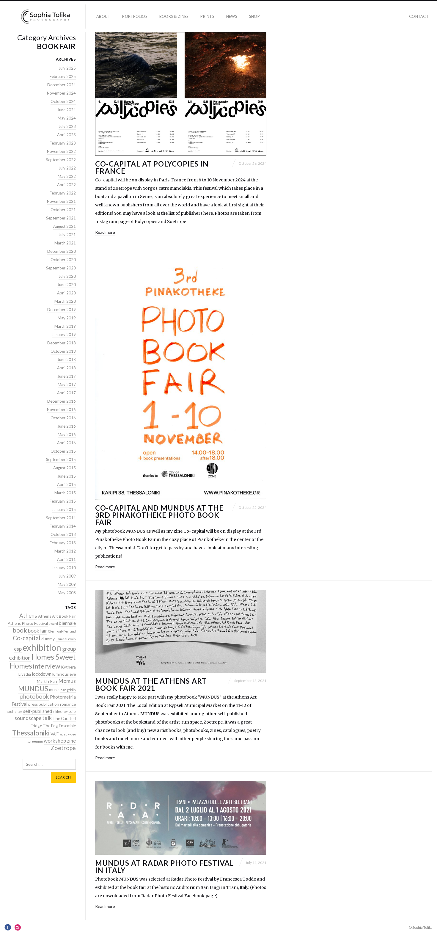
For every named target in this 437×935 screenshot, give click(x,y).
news (231, 16)
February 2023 (63, 143)
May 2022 (67, 176)
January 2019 (64, 334)
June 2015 (66, 476)
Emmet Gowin (66, 639)
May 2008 (67, 592)
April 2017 (66, 392)
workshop (55, 741)
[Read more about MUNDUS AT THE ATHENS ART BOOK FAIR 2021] (180, 631)
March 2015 (65, 492)
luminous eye (64, 674)
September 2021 (61, 218)
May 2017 (67, 384)
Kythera (68, 667)
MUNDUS (33, 688)
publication (49, 704)
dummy (48, 638)
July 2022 (67, 168)
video (63, 734)
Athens (28, 615)
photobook (34, 696)
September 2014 (61, 517)
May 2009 (67, 584)
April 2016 (66, 442)
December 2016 (61, 401)
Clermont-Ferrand (62, 631)
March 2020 (65, 301)
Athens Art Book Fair (57, 616)
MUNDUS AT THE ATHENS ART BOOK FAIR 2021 (151, 684)
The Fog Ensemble (59, 725)
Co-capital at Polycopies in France (152, 167)
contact (419, 16)
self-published (37, 711)
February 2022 (63, 193)
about (103, 16)
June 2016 (66, 426)
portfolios (134, 16)
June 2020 (66, 284)
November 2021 (61, 201)
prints (207, 16)
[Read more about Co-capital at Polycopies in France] (180, 94)
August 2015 (64, 467)
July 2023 (67, 126)
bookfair (37, 630)
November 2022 (61, 151)
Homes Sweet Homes (43, 661)
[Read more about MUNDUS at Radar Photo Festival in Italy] (180, 818)
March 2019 (65, 326)
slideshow (60, 711)
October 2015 (63, 451)
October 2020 (63, 259)
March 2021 (65, 243)
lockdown (41, 674)
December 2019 (61, 309)
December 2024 (61, 84)
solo (72, 711)
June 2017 (66, 376)
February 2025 (63, 76)
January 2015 (64, 509)
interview (46, 666)
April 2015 (66, 484)
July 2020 (67, 276)
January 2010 (64, 567)
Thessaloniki (31, 733)
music (54, 689)
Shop (254, 16)
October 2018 (63, 351)
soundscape (28, 718)
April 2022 (66, 184)
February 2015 (63, 501)
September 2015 (61, 459)
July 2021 (67, 234)
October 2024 (63, 101)
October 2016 (63, 417)
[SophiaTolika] (45, 16)
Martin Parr (47, 681)
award (53, 623)
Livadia (24, 674)
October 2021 (63, 209)
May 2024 (67, 118)
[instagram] (18, 927)
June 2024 (66, 109)
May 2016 (67, 434)
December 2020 (61, 251)
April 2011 (66, 559)
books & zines (173, 16)
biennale (67, 623)
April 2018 (66, 367)
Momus (67, 681)
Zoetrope (63, 747)
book (19, 630)
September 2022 (61, 159)
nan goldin (68, 690)
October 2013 (63, 534)
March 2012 (65, 551)
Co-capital (26, 637)
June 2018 (66, 359)
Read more (105, 232)
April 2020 (66, 293)
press (33, 704)
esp (18, 649)
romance (68, 704)
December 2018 (61, 343)
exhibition (42, 647)
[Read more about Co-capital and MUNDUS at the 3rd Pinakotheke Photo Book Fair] (180, 377)
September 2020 (61, 268)
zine (71, 741)
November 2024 (61, 93)
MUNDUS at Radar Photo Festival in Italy (164, 866)
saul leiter (14, 711)
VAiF (55, 734)
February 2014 (63, 526)
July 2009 (67, 576)
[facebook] (7, 927)
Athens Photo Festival (28, 623)
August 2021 (64, 226)
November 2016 (61, 409)
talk (47, 718)
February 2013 (63, 542)
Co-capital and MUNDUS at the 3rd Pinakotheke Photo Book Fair (159, 514)
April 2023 (66, 134)
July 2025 (67, 68)
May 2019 (67, 318)
